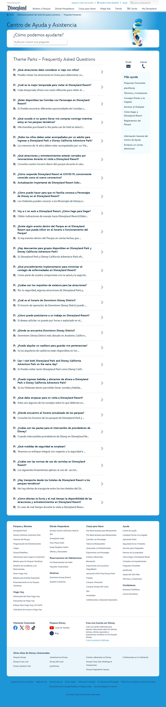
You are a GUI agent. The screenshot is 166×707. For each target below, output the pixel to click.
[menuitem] (98, 3)
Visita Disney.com (13, 3)
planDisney (129, 88)
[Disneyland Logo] (17, 8)
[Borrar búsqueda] (65, 42)
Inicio (12, 15)
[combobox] (144, 2)
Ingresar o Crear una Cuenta (82, 3)
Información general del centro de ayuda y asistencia (38, 15)
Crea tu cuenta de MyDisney (97, 640)
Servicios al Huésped (134, 107)
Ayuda (125, 3)
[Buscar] (132, 2)
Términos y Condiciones (135, 93)
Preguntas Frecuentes (72, 15)
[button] (132, 9)
